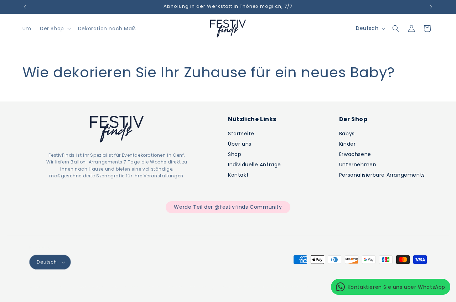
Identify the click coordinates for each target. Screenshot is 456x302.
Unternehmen (358, 164)
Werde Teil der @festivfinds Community (228, 206)
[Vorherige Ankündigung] (25, 7)
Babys (347, 133)
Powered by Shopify (97, 287)
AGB (226, 287)
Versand (246, 287)
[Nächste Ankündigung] (431, 7)
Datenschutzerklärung (190, 287)
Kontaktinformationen (286, 287)
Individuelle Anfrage (254, 164)
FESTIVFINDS (61, 287)
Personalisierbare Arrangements (382, 174)
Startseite (241, 133)
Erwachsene (355, 154)
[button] (55, 28)
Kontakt (238, 174)
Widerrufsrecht (142, 287)
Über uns (240, 143)
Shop (234, 154)
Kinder (347, 143)
